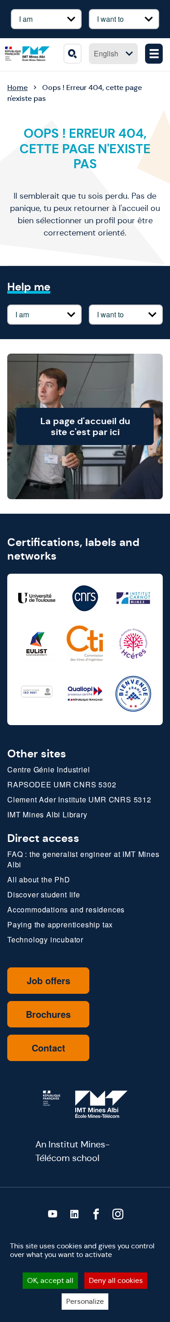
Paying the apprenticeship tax (60, 924)
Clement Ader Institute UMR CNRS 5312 (79, 799)
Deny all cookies (116, 1280)
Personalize (85, 1301)
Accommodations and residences (66, 909)
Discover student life (43, 894)
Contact (48, 1047)
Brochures (48, 1014)
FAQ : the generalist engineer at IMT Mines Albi (83, 859)
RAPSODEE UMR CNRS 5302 (62, 784)
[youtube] (52, 1214)
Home (17, 87)
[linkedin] (74, 1214)
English (106, 53)
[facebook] (96, 1214)
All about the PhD (38, 879)
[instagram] (117, 1214)
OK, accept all (50, 1280)
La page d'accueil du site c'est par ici (85, 426)
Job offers (48, 980)
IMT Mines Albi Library (47, 814)
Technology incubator (45, 939)
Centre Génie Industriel (48, 769)
